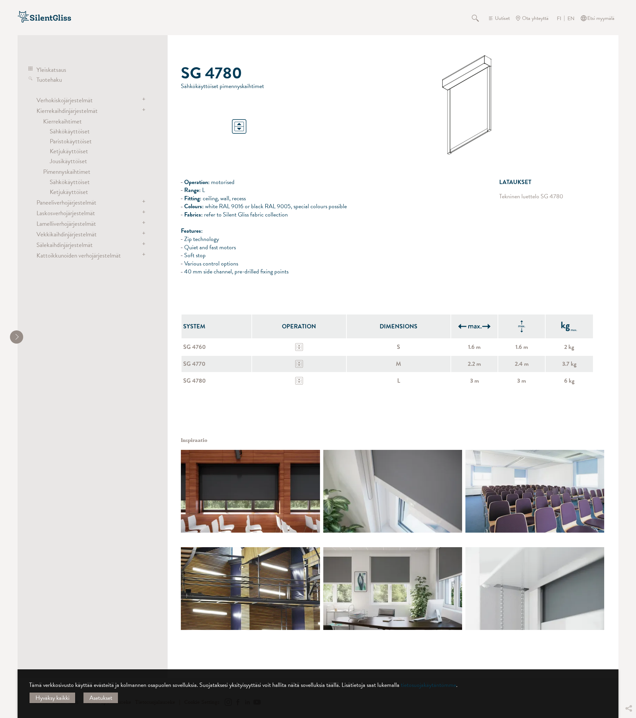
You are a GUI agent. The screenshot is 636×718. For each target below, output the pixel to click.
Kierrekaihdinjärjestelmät (67, 110)
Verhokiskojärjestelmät (64, 100)
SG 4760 (194, 346)
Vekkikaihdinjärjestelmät (66, 234)
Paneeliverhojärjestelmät (66, 202)
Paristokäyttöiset (71, 141)
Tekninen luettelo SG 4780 (531, 196)
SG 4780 (194, 380)
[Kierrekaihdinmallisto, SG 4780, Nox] (250, 491)
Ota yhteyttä (535, 18)
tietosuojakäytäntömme (428, 684)
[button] (628, 659)
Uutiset (502, 18)
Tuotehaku (49, 79)
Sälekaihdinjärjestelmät (64, 244)
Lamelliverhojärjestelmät (66, 223)
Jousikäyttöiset (68, 161)
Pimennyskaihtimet (66, 171)
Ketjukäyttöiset (69, 151)
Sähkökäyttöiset (70, 131)
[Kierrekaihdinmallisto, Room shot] (534, 491)
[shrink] (16, 337)
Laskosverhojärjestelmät (65, 212)
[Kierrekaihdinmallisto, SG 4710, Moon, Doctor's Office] (392, 588)
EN (570, 19)
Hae (479, 18)
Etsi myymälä (600, 18)
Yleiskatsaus (51, 69)
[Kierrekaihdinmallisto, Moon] (392, 491)
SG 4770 (194, 363)
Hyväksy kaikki (52, 697)
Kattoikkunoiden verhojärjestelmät (78, 255)
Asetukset (100, 697)
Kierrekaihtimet (62, 121)
